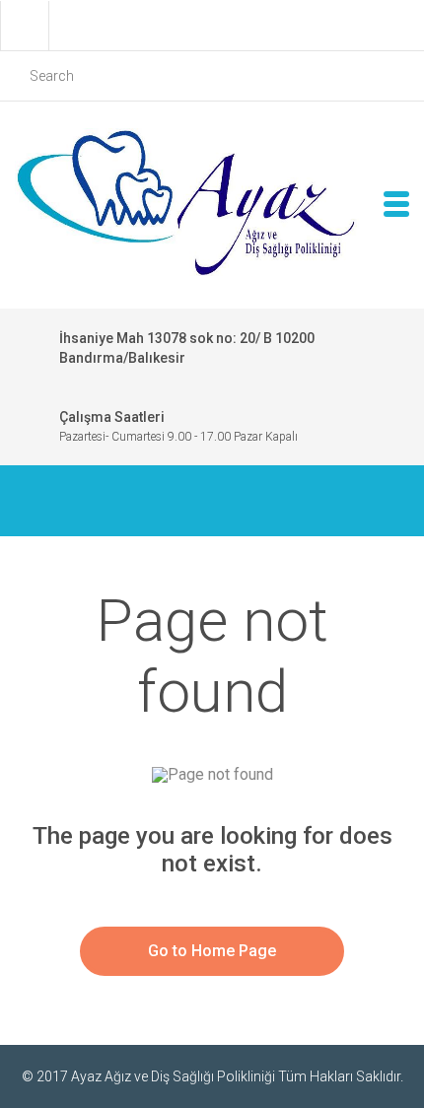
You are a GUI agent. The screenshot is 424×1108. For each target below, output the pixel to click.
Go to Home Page (212, 950)
